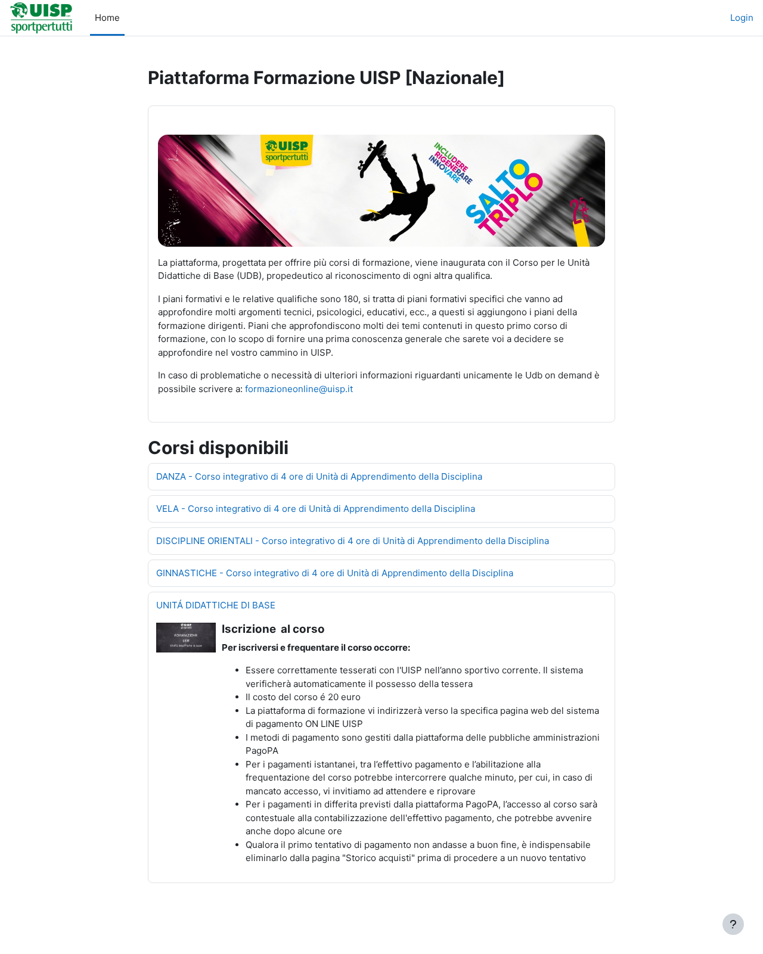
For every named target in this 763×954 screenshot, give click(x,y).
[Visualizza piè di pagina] (733, 924)
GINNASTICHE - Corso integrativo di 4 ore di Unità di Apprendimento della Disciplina (334, 573)
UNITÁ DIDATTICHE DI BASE (215, 605)
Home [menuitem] (107, 17)
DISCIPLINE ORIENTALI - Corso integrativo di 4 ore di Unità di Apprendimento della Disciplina (352, 540)
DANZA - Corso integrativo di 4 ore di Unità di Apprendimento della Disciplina (319, 476)
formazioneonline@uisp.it (299, 388)
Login (741, 17)
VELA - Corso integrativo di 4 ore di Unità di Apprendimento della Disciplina (315, 508)
